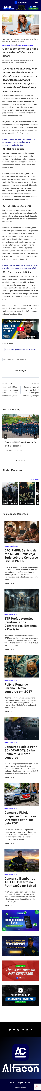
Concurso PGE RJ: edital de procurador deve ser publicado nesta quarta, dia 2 (10, 390)
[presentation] (20, 426)
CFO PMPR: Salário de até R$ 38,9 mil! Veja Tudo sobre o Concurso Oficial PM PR (21, 556)
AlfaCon (28, 305)
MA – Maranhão (8, 360)
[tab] (16, 460)
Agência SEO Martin (20, 1087)
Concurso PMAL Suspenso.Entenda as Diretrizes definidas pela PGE (20, 818)
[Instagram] (18, 1029)
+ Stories (35, 479)
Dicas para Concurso (25, 45)
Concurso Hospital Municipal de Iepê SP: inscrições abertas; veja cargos (31, 390)
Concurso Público (9, 45)
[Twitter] (14, 1029)
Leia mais (9, 584)
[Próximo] (35, 436)
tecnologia (20, 370)
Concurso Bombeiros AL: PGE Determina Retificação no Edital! (20, 882)
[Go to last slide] (5, 436)
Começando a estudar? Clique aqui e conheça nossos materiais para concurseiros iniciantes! (18, 142)
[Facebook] (10, 1029)
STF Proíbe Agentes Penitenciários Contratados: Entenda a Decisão (20, 624)
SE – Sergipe (21, 360)
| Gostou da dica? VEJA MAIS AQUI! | (20, 350)
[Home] (3, 39)
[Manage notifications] (36, 1086)
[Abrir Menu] (36, 2)
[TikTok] (31, 1029)
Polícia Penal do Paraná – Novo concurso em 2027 (18, 688)
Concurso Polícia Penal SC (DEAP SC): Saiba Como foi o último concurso (21, 752)
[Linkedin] (27, 1029)
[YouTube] (22, 1029)
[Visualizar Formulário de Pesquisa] (31, 2)
